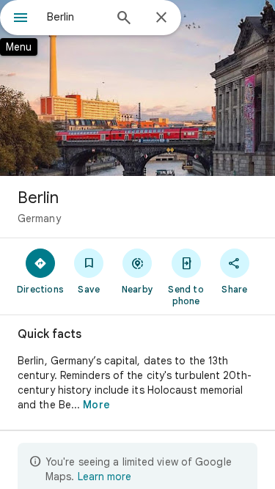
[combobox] (75, 17)
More (96, 404)
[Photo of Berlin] (137, 88)
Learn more (104, 476)
